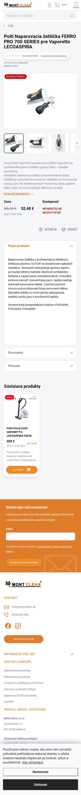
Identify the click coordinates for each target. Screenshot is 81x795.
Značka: (11, 66)
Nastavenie (41, 772)
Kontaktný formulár (23, 639)
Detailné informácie (17, 194)
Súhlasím (40, 785)
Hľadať (72, 15)
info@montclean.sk (24, 606)
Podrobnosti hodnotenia (54, 55)
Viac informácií (32, 762)
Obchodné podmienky (17, 670)
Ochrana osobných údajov (20, 689)
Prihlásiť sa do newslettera (24, 562)
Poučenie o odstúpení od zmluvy (23, 682)
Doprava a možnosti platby (20, 695)
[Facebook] (7, 625)
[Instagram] (17, 625)
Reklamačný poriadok (17, 676)
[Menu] (76, 5)
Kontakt (9, 701)
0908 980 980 (20, 614)
